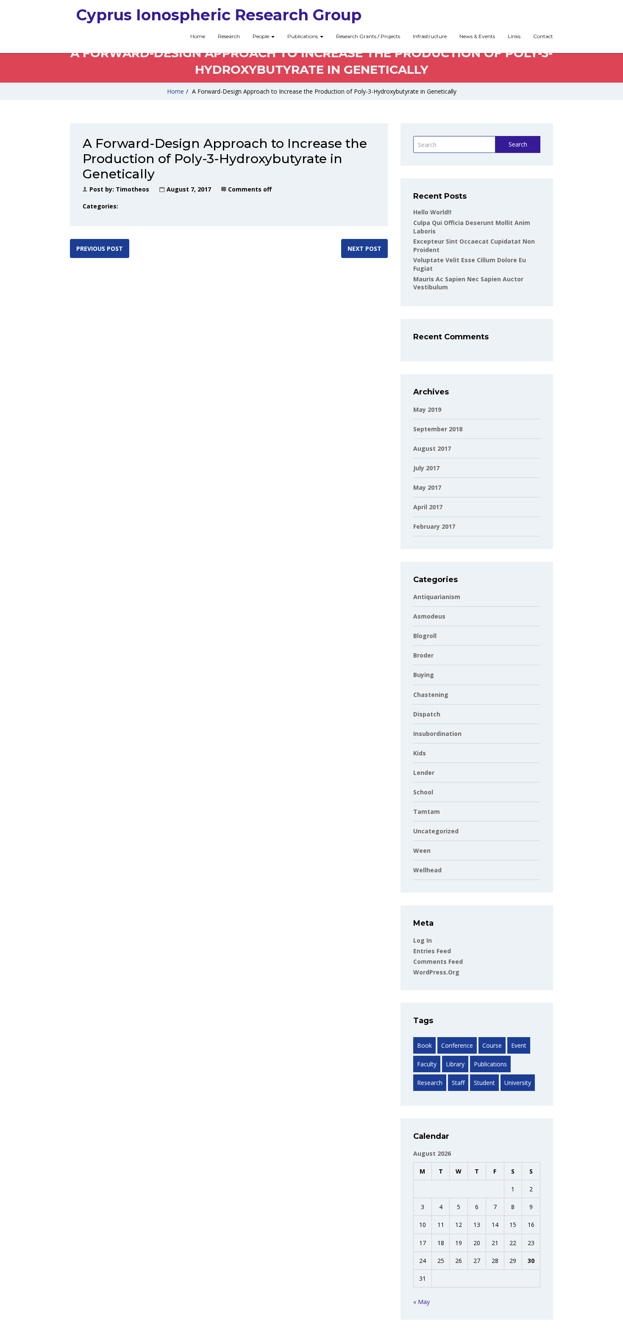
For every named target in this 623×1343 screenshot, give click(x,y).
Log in (422, 940)
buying (423, 675)
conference (457, 1045)
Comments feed (438, 961)
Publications (303, 36)
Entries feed (432, 951)
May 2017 (427, 487)
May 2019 (427, 409)
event (518, 1045)
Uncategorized (436, 831)
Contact (543, 36)
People (261, 36)
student (484, 1083)
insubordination (437, 734)
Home (197, 36)
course (492, 1045)
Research (229, 36)
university (517, 1083)
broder (423, 655)
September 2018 (437, 429)
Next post (364, 248)
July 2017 (426, 468)
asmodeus (429, 616)
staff (458, 1083)
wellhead (427, 870)
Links (514, 36)
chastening (430, 695)
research (429, 1083)
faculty (427, 1064)
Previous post (99, 248)
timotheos (132, 189)
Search (518, 144)
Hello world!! (432, 212)
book (424, 1045)
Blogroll (425, 636)
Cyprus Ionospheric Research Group (219, 15)
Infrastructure (430, 36)
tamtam (426, 811)
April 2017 (427, 507)
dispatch (426, 714)
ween (422, 850)
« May (421, 1302)
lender (423, 773)
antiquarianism (436, 597)
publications (490, 1064)
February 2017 (434, 526)
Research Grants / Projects (368, 36)
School (423, 792)
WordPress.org (436, 972)
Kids (419, 753)
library (455, 1064)
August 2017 (432, 448)
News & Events (477, 36)
